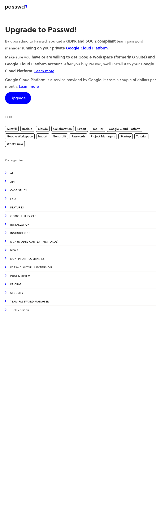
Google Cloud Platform (87, 48)
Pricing (16, 284)
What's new (15, 144)
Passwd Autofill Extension (31, 267)
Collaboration (62, 129)
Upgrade (18, 98)
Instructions (20, 233)
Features (17, 207)
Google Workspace (20, 136)
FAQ (13, 199)
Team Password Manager (29, 301)
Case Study (18, 190)
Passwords (78, 136)
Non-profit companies (27, 259)
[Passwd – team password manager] (16, 7)
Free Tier (97, 129)
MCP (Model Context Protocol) (34, 241)
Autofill (12, 129)
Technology (20, 310)
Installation (20, 224)
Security (16, 293)
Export (81, 129)
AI (11, 173)
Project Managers (103, 136)
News (14, 250)
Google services (23, 216)
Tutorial (141, 136)
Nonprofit (59, 136)
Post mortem (20, 276)
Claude (43, 129)
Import (42, 136)
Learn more (44, 71)
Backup (27, 129)
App (13, 181)
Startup (125, 136)
